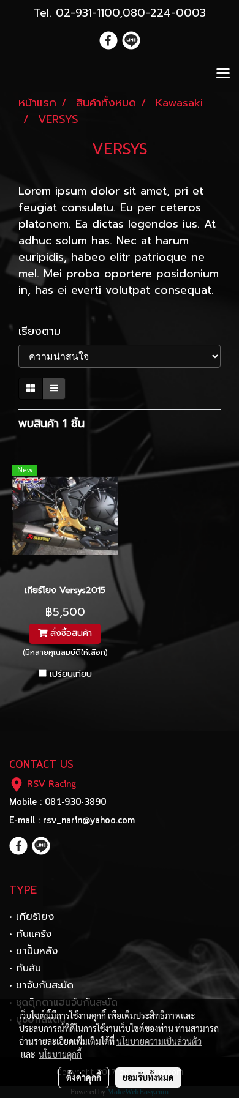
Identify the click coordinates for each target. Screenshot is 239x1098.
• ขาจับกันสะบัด (41, 985)
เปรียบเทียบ (71, 674)
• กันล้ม (25, 968)
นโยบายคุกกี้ (60, 1053)
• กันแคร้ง (30, 934)
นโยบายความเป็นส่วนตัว (159, 1041)
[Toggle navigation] (223, 74)
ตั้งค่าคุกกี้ (83, 1077)
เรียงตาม (46, 331)
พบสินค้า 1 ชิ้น (51, 424)
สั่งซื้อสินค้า (69, 633)
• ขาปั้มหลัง (33, 951)
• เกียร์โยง (31, 916)
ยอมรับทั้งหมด (148, 1077)
